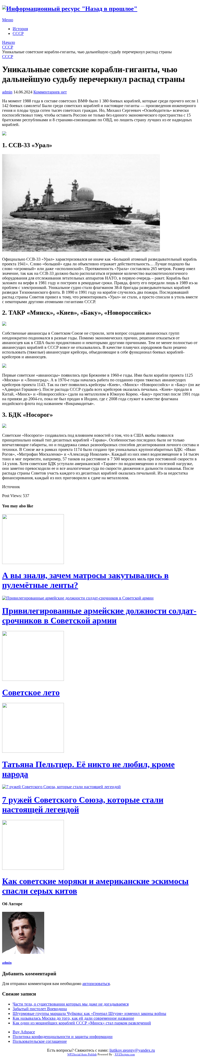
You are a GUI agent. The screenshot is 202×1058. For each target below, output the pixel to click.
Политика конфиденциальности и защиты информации (63, 1036)
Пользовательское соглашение (40, 1041)
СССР (18, 33)
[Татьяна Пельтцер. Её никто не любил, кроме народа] (101, 728)
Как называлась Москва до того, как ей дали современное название (73, 1018)
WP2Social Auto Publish (82, 1054)
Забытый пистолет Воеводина (40, 1009)
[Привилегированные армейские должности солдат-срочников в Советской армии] (101, 598)
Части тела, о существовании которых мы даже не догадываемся (71, 1004)
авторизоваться (96, 983)
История (20, 29)
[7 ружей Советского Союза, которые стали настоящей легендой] (101, 787)
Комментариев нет (50, 92)
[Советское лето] (101, 656)
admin (7, 92)
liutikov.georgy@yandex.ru (132, 1050)
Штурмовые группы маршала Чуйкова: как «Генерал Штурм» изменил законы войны (89, 1013)
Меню (7, 20)
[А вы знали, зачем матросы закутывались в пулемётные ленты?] (101, 539)
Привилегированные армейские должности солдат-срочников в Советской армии (99, 615)
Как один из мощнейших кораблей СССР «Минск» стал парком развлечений (82, 1023)
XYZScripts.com (125, 1054)
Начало (8, 42)
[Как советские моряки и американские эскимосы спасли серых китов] (101, 845)
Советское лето (31, 692)
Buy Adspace (24, 1032)
